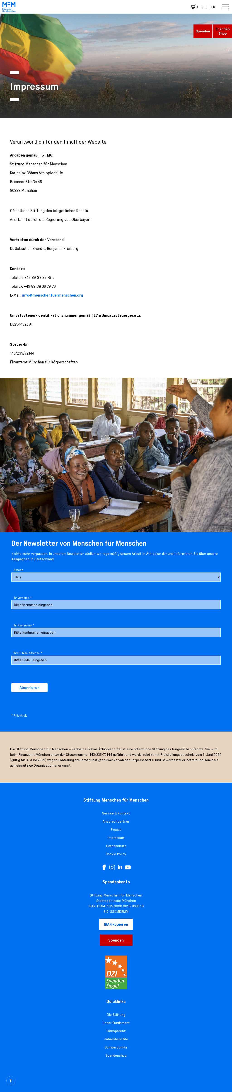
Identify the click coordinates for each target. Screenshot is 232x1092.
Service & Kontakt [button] (116, 813)
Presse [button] (116, 829)
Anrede (18, 570)
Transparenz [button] (116, 1031)
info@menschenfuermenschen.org (52, 295)
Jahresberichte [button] (116, 1039)
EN (213, 7)
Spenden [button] (203, 31)
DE (204, 7)
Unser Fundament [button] (116, 1023)
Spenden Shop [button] (222, 31)
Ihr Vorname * (23, 597)
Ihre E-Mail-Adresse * (28, 653)
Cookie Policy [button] (116, 854)
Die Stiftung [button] (116, 1014)
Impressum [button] (116, 838)
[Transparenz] (116, 972)
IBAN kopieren (116, 924)
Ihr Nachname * (24, 625)
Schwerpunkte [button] (116, 1047)
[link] (9, 7)
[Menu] (225, 7)
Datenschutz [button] (116, 846)
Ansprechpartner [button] (116, 821)
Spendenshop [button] (116, 1055)
